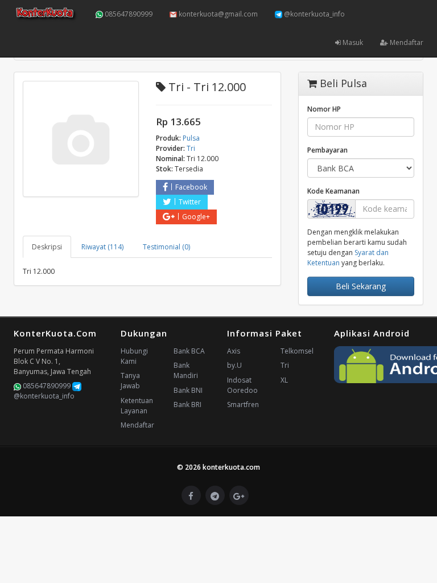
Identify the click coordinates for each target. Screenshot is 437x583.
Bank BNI (188, 390)
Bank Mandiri (186, 370)
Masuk (352, 42)
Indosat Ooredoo (242, 385)
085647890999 (127, 14)
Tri (285, 365)
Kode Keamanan (333, 191)
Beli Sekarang (361, 286)
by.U (234, 365)
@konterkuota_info (313, 14)
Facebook (191, 187)
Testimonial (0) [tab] (166, 247)
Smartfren (243, 404)
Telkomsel (297, 351)
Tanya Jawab (130, 381)
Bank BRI (187, 404)
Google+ (196, 216)
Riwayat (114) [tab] (102, 247)
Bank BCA (189, 351)
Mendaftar (405, 42)
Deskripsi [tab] (47, 247)
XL (284, 380)
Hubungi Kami (134, 356)
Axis (233, 351)
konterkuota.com (231, 467)
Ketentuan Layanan (137, 406)
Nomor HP (324, 109)
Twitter (190, 202)
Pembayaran (327, 150)
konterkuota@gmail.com (217, 14)
